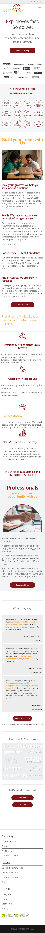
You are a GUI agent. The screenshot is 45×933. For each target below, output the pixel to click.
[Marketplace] (34, 1)
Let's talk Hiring (22, 50)
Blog (4, 882)
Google (31, 724)
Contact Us (7, 846)
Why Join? (6, 894)
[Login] (40, 1)
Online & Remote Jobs (12, 867)
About (5, 899)
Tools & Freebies (10, 877)
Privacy (5, 908)
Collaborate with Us (11, 855)
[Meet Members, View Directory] (31, 1)
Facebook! (39, 724)
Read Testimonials (22, 718)
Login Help (7, 903)
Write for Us (8, 850)
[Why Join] (37, 1)
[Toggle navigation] (39, 8)
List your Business (11, 872)
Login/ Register (9, 841)
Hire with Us (22, 798)
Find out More (22, 305)
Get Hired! (22, 805)
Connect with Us (22, 585)
